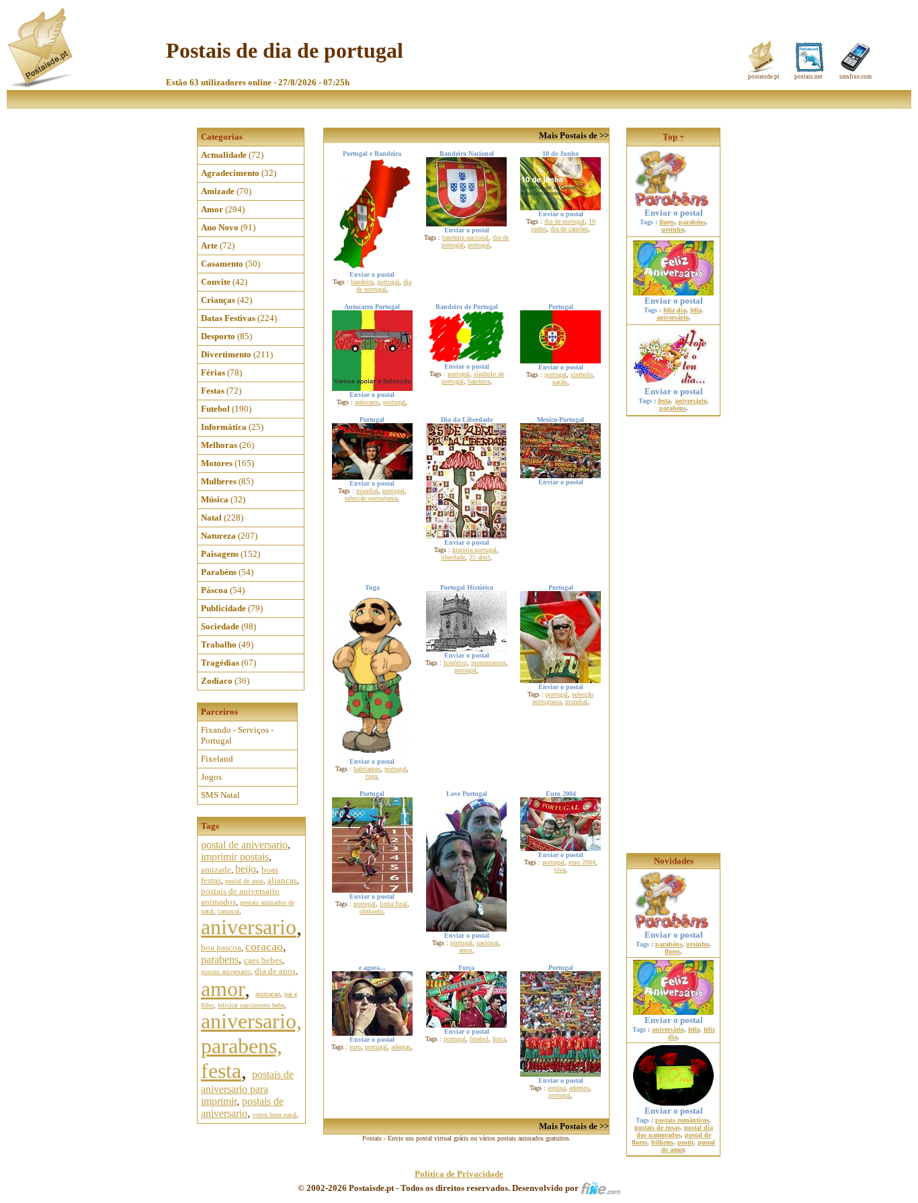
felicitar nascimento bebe (251, 1005)
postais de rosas (657, 1127)
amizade (216, 869)
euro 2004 (582, 862)
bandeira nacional (465, 237)
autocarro (367, 402)
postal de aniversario (244, 844)
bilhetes (662, 1142)
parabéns (692, 222)
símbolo (582, 374)
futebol (479, 1038)
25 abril (479, 557)
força (499, 1038)
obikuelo (371, 911)
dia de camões (569, 228)
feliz (696, 310)
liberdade (453, 557)
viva (559, 869)
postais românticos (682, 1120)
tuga (371, 776)
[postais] (41, 84)
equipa (556, 1087)
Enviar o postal (673, 213)
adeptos (579, 1087)
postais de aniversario (242, 1107)
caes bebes (263, 960)
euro (355, 1047)
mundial (367, 490)
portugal (388, 281)
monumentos (488, 662)
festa (664, 400)
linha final (393, 903)
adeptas (401, 1047)
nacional (487, 942)
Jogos (211, 777)
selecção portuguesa (371, 498)
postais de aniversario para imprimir (247, 1088)
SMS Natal (220, 795)
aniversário (673, 317)
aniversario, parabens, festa (251, 1046)
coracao (264, 946)
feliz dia (674, 310)
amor (223, 989)
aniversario (248, 927)
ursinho (672, 229)
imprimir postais (235, 856)
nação (559, 382)
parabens (220, 959)
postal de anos (244, 881)
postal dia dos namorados (674, 1131)
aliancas (282, 880)
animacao (267, 993)
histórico (455, 662)
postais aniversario (226, 971)
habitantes (366, 768)
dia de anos (275, 971)
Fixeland (217, 759)
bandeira (362, 281)
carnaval (228, 911)
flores (667, 222)
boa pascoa (221, 947)
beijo (245, 869)
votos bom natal (274, 1114)
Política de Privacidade (459, 1174)
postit (685, 1142)
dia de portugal (384, 285)
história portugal (474, 549)
